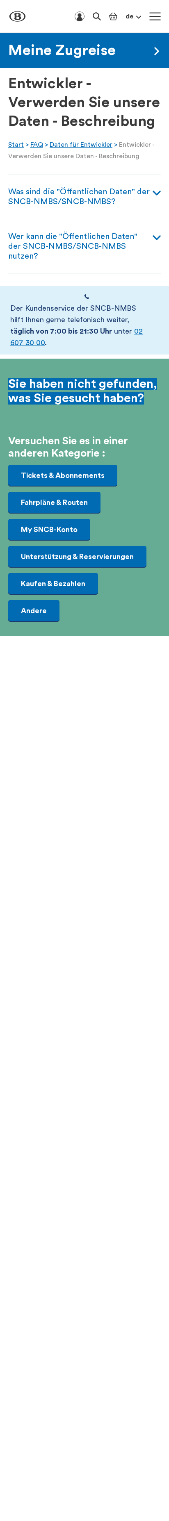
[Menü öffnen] (155, 16)
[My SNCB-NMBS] (79, 16)
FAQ (36, 144)
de (130, 16)
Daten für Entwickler (81, 144)
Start (16, 144)
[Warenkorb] (113, 16)
